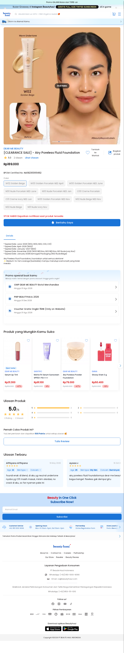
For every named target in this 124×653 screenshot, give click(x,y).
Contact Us (56, 553)
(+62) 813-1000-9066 (70, 574)
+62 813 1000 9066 (16, 528)
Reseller (59, 557)
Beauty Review (72, 557)
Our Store (49, 557)
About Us (44, 553)
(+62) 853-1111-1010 (67, 591)
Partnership (79, 553)
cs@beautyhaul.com (67, 579)
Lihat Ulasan (32, 157)
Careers (67, 553)
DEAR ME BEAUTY (13, 148)
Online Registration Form (85, 528)
